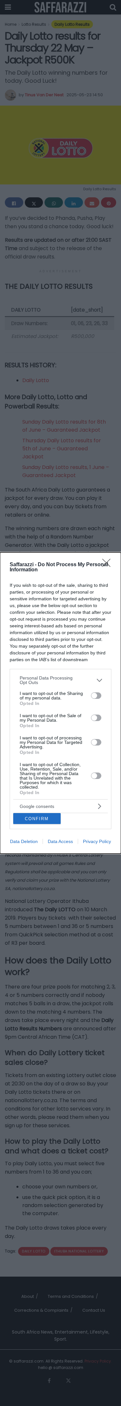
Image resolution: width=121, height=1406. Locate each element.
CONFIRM (37, 818)
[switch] (96, 695)
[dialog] (60, 703)
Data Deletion (24, 841)
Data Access (60, 841)
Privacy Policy (97, 841)
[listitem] (60, 680)
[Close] (108, 565)
